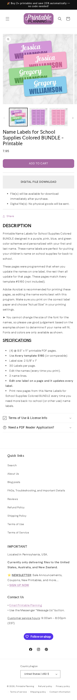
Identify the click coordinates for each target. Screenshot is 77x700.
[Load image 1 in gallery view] (18, 117)
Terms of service (18, 692)
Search (12, 465)
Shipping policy (38, 692)
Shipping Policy (17, 516)
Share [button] (10, 216)
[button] (7, 19)
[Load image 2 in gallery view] (38, 117)
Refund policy (45, 686)
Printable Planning (25, 686)
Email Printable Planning (25, 605)
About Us (13, 474)
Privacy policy (63, 686)
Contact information (60, 692)
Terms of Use (15, 524)
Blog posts (13, 482)
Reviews (12, 499)
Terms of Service (18, 533)
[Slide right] (73, 118)
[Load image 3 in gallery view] (58, 117)
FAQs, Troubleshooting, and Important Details (36, 490)
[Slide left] (4, 118)
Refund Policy (16, 507)
